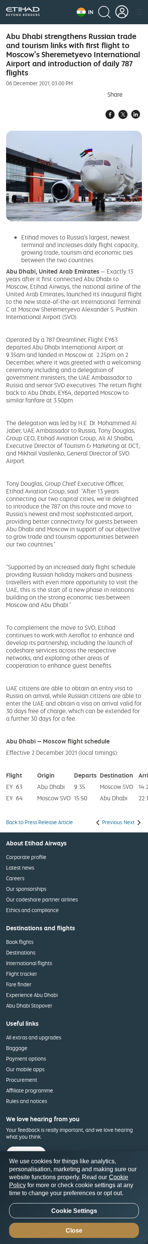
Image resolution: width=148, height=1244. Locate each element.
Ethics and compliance (32, 910)
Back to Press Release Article (39, 822)
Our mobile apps (25, 1069)
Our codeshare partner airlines (42, 899)
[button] (85, 12)
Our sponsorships (26, 888)
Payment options (26, 1058)
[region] (74, 1197)
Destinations (20, 952)
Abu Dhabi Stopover (29, 1005)
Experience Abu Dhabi (32, 994)
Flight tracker (21, 973)
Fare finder (18, 984)
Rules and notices (26, 1101)
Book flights (19, 941)
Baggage (16, 1048)
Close (74, 1230)
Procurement (21, 1079)
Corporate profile (26, 857)
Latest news (20, 867)
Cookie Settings (74, 1211)
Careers (15, 878)
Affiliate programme (29, 1090)
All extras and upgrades (33, 1037)
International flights (29, 963)
